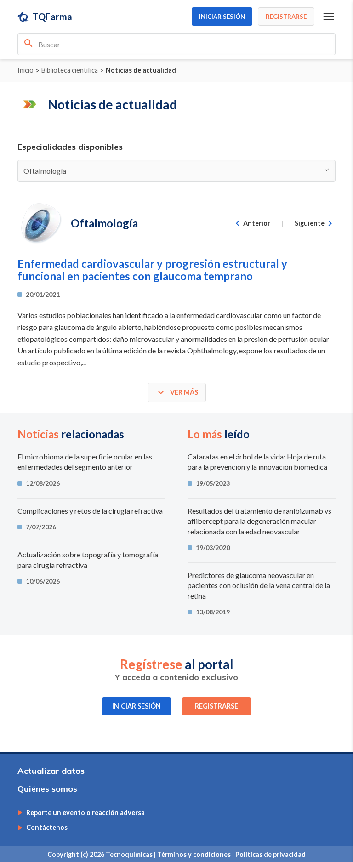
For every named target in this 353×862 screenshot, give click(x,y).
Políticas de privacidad (270, 854)
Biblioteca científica (69, 70)
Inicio (25, 70)
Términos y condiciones (194, 854)
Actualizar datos (51, 771)
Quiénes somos (47, 788)
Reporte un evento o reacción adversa (85, 813)
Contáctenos (47, 827)
